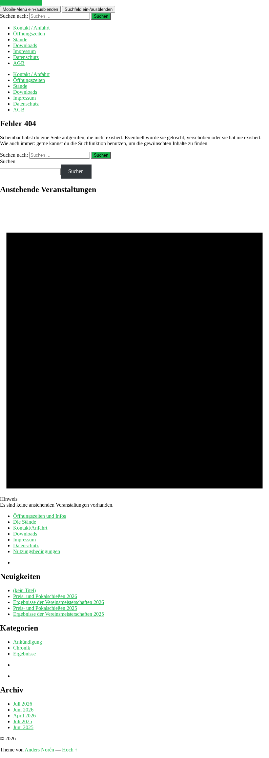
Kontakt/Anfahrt (30, 528)
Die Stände (24, 522)
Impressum (24, 51)
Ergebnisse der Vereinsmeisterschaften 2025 (58, 614)
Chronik (21, 648)
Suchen (7, 161)
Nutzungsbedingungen (36, 551)
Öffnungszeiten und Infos (39, 516)
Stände (20, 39)
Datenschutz (26, 57)
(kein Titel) (24, 590)
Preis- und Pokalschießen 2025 (45, 608)
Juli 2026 (22, 704)
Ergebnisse (24, 653)
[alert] (134, 354)
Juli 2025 (22, 721)
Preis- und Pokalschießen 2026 (45, 596)
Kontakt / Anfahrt (31, 27)
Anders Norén (39, 749)
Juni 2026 (23, 709)
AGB (19, 63)
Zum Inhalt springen (21, 3)
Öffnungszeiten (29, 33)
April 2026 (24, 715)
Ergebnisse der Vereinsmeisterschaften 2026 (58, 602)
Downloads (25, 45)
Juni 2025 (23, 727)
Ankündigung (27, 642)
